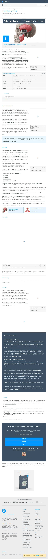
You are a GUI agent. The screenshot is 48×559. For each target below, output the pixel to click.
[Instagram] (8, 536)
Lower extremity (26, 514)
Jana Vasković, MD (8, 13)
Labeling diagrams (38, 525)
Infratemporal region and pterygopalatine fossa (12, 9)
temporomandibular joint (19, 64)
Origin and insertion (10, 96)
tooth (5, 376)
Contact (13, 554)
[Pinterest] (11, 536)
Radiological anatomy (27, 525)
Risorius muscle (7, 179)
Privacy (3, 555)
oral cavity (9, 129)
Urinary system (26, 544)
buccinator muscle (20, 196)
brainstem (14, 356)
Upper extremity (26, 513)
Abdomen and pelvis (27, 519)
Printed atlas (37, 519)
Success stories (38, 528)
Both (24, 444)
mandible (6, 63)
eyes (27, 351)
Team (3, 554)
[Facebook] (3, 536)
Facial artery (6, 177)
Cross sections (26, 524)
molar (23, 375)
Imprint (16, 554)
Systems (37, 513)
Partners (6, 554)
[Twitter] (13, 536)
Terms (20, 554)
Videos (24, 438)
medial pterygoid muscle (22, 60)
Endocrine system (26, 539)
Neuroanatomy (26, 522)
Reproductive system (27, 547)
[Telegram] (6, 538)
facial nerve (18, 173)
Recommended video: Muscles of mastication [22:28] (15, 44)
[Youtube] (6, 536)
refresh (37, 555)
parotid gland (17, 156)
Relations (7, 97)
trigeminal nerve (21, 353)
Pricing (36, 534)
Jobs (10, 554)
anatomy (17, 67)
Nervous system (26, 533)
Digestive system (26, 542)
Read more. (31, 450)
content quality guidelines (10, 404)
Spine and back (26, 516)
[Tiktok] (16, 536)
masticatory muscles (14, 57)
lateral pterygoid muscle (8, 60)
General (36, 511)
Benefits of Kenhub (39, 526)
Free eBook (37, 523)
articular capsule (6, 64)
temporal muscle (22, 58)
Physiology (25, 528)
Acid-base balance (26, 545)
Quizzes (24, 441)
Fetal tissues (37, 514)
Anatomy (25, 509)
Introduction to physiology (28, 530)
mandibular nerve (18, 272)
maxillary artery (5, 282)
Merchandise (37, 537)
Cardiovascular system (27, 535)
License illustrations (39, 536)
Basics (24, 511)
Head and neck (26, 521)
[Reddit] (3, 538)
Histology (37, 509)
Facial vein (5, 175)
